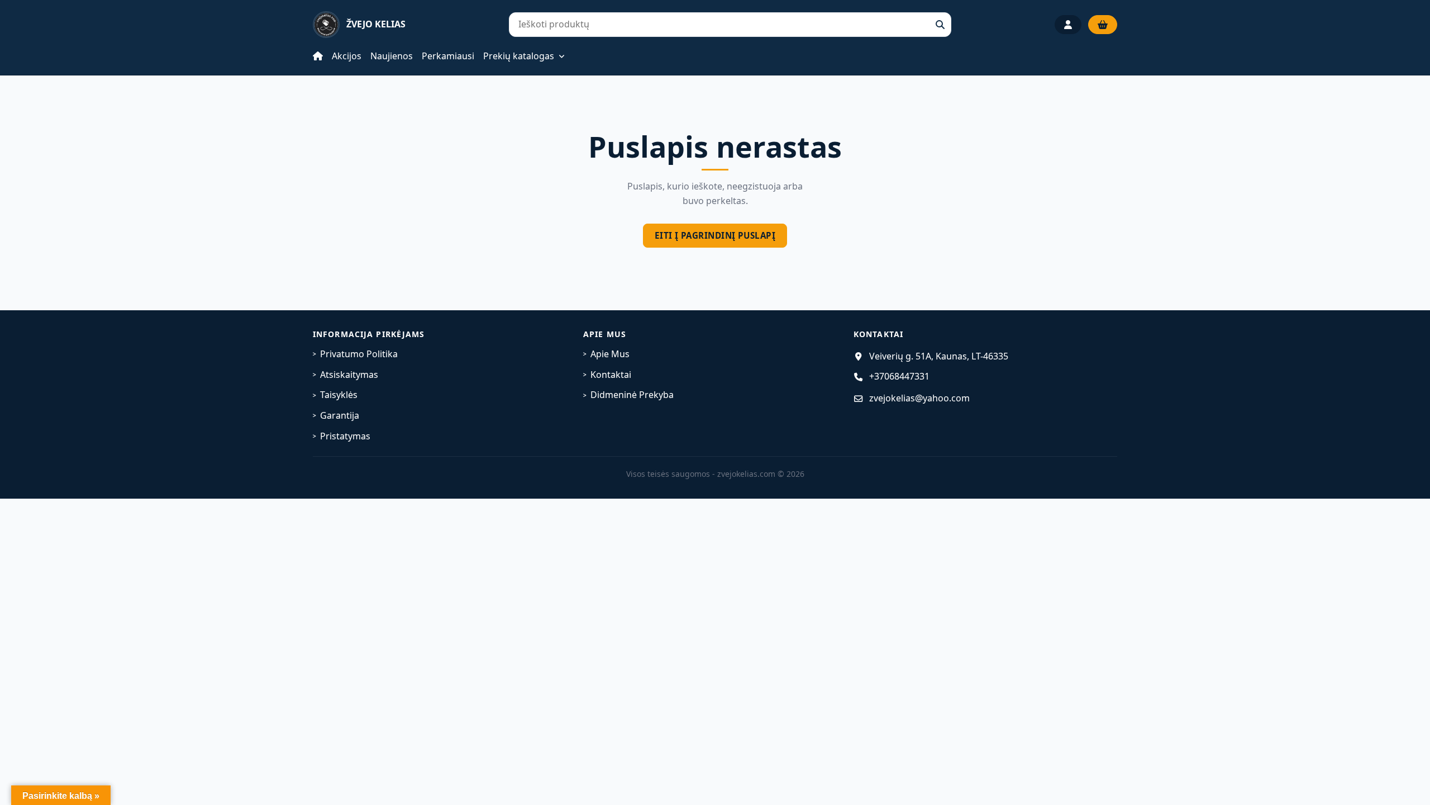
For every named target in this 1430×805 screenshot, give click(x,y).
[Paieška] (940, 24)
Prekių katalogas (518, 56)
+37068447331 (899, 376)
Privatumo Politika (359, 354)
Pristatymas (345, 436)
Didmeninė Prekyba (632, 395)
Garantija (339, 415)
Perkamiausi (448, 56)
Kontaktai (610, 374)
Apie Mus (610, 354)
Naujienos (391, 56)
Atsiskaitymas (349, 374)
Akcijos (346, 56)
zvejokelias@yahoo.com (919, 398)
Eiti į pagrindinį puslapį (715, 235)
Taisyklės (339, 395)
